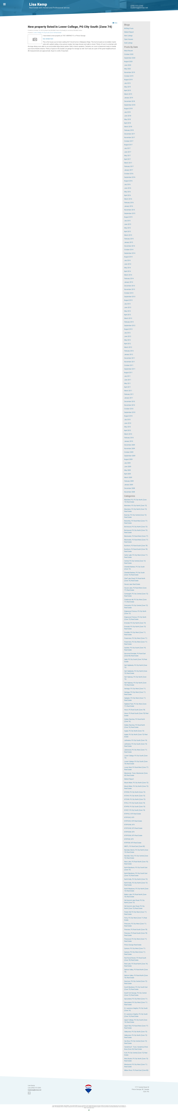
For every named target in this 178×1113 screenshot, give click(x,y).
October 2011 (128, 365)
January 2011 (128, 398)
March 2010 (128, 434)
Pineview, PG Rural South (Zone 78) (135, 929)
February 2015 (129, 239)
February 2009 (129, 481)
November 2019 (129, 72)
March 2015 (128, 235)
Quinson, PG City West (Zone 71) (134, 948)
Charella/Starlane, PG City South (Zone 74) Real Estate (134, 574)
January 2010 (128, 441)
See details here (48, 39)
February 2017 (129, 166)
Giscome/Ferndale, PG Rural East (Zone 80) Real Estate (135, 654)
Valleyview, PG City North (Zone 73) (135, 1032)
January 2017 (128, 170)
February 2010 (129, 438)
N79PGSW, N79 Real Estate (133, 835)
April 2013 (127, 315)
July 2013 (127, 304)
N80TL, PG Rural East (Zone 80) (134, 846)
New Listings (128, 36)
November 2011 (129, 362)
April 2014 (127, 271)
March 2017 (128, 163)
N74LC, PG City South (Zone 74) (134, 803)
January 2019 (128, 98)
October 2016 (128, 174)
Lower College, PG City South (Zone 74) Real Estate (47, 33)
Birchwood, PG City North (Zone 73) (135, 527)
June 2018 (127, 116)
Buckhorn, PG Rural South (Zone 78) (135, 546)
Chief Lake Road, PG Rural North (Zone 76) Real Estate (134, 579)
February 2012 (129, 351)
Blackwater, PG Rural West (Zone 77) (136, 536)
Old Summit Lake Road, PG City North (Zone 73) (134, 901)
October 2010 (128, 409)
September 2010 (129, 412)
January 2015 (128, 242)
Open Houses (128, 39)
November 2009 (129, 448)
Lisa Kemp (38, 4)
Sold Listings (128, 43)
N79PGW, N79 (129, 839)
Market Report (129, 32)
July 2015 (127, 221)
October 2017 (128, 141)
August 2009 (128, 459)
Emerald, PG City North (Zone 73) (135, 623)
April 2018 (127, 123)
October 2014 (128, 250)
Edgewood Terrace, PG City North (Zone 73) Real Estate (135, 618)
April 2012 (127, 344)
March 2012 (128, 347)
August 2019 (128, 80)
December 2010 (129, 401)
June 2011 (127, 380)
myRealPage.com (91, 1101)
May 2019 (127, 87)
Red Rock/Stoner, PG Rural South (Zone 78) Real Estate (135, 959)
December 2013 (129, 286)
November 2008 (129, 492)
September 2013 (129, 297)
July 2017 (127, 148)
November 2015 (129, 210)
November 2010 (129, 405)
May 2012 (127, 340)
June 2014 (127, 264)
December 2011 (129, 358)
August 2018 (128, 108)
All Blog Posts (128, 28)
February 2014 (129, 278)
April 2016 (127, 195)
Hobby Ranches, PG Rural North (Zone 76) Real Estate (134, 726)
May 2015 (127, 228)
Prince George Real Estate (132, 945)
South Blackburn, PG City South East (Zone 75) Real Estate (135, 988)
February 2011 (129, 394)
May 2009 (127, 470)
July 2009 (127, 463)
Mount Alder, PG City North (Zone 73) (136, 783)
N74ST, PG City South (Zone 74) (134, 810)
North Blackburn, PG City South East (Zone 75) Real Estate (135, 874)
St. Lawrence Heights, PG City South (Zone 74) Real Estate (135, 1015)
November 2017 (129, 137)
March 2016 (128, 199)
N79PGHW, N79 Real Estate (133, 828)
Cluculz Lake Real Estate (132, 584)
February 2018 (129, 130)
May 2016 (127, 192)
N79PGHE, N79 (129, 817)
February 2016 (129, 203)
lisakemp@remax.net (139, 7)
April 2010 (127, 430)
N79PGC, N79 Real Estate (132, 814)
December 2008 (129, 488)
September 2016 (129, 177)
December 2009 (129, 445)
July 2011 (127, 376)
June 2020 (127, 65)
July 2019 (127, 83)
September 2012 (129, 325)
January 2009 (128, 485)
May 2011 (127, 383)
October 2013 (128, 293)
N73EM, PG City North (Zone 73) (134, 792)
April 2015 (127, 231)
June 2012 (127, 336)
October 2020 (128, 54)
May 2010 (127, 427)
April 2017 (127, 159)
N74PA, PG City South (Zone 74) (134, 806)
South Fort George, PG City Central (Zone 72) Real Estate (135, 994)
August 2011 (128, 372)
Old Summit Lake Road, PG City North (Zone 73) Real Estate (134, 907)
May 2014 (127, 268)
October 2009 (128, 452)
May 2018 (127, 119)
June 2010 (127, 423)
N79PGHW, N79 (129, 825)
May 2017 (127, 155)
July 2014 (127, 260)
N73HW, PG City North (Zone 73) (134, 799)
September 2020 (129, 58)
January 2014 (128, 282)
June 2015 (127, 224)
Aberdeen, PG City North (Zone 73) (135, 505)
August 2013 (128, 300)
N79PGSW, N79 (129, 832)
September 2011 (129, 369)
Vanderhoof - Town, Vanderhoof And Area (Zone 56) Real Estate (136, 1048)
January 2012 (128, 354)
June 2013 (127, 307)
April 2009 (127, 474)
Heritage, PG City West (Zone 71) (135, 689)
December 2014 (129, 246)
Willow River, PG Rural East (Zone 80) (136, 1070)
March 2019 (128, 94)
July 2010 (127, 420)
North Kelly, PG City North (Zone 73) (135, 879)
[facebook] (29, 1093)
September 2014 (129, 253)
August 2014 (128, 257)
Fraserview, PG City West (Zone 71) (135, 638)
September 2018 (129, 105)
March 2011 (128, 391)
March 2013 (128, 318)
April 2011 (127, 387)
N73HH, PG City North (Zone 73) (134, 796)
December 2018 (129, 101)
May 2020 (127, 69)
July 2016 (127, 184)
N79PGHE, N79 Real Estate (133, 821)
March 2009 (128, 477)
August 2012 (128, 329)
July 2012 (127, 333)
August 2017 (128, 145)
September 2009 (129, 456)
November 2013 (129, 289)
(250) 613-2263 (137, 6)
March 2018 (128, 127)
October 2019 (128, 76)
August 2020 (128, 61)
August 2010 (128, 416)
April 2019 (127, 90)
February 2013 (129, 322)
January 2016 (128, 206)
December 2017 (129, 134)
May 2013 (127, 311)
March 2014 (128, 275)
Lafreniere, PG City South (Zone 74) (135, 740)
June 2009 (127, 467)
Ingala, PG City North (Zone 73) (134, 731)
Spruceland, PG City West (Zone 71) (135, 999)
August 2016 (128, 181)
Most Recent (128, 51)
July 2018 (127, 112)
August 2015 (128, 217)
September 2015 (129, 213)
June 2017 (127, 152)
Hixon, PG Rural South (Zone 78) (134, 710)
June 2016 (127, 188)
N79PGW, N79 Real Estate (132, 843)
